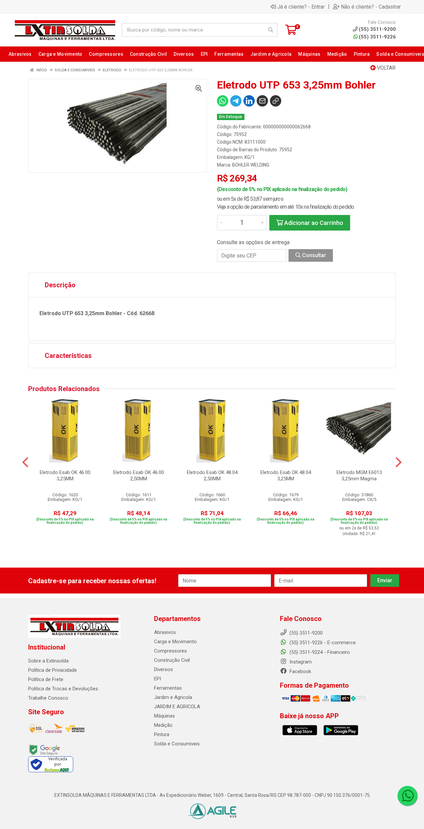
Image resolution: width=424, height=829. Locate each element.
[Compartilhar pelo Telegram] (235, 100)
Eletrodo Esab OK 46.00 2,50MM (138, 475)
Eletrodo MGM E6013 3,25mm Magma (359, 475)
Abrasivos (165, 632)
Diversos (163, 669)
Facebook (299, 671)
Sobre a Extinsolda (48, 661)
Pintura (161, 734)
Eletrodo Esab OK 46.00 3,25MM (65, 475)
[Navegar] (25, 462)
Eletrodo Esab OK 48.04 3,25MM (285, 475)
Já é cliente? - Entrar (301, 6)
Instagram (300, 662)
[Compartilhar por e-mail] (262, 100)
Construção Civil (172, 660)
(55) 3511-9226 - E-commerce (322, 643)
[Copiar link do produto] (275, 100)
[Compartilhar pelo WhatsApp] (222, 100)
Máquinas (164, 716)
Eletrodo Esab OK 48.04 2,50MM (212, 475)
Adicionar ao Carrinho (313, 222)
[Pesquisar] (271, 30)
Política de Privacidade (52, 670)
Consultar (313, 255)
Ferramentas (168, 688)
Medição (163, 725)
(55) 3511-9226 (377, 37)
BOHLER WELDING (250, 165)
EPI (157, 679)
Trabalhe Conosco (48, 698)
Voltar (386, 68)
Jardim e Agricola (173, 697)
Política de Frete (45, 679)
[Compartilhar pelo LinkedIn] (249, 100)
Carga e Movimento (175, 642)
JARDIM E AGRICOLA (177, 707)
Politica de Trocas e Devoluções (63, 689)
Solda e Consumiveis (177, 744)
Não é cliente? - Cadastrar (371, 6)
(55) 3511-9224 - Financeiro (319, 652)
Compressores (170, 651)
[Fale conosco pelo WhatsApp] (407, 796)
